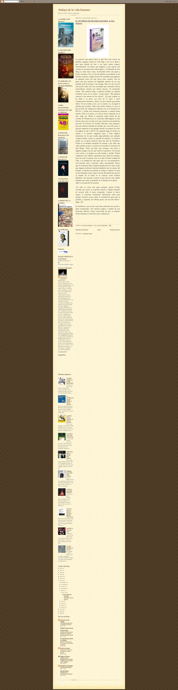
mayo (62, 603)
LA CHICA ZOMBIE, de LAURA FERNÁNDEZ (69, 380)
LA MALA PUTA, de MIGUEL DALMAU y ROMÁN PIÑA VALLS (69, 512)
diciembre (63, 582)
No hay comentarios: (103, 225)
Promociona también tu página (65, 264)
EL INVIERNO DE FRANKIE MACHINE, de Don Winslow (67, 597)
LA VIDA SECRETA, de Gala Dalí (69, 547)
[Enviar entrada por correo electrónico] (109, 225)
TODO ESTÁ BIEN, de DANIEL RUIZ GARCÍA (69, 455)
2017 (61, 570)
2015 (61, 574)
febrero (63, 607)
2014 (61, 576)
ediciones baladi (64, 630)
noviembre (64, 584)
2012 (61, 580)
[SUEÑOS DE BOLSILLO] (59, 263)
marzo (62, 605)
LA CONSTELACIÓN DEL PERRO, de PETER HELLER (69, 400)
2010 (61, 611)
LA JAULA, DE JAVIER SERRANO (69, 490)
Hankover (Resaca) (65, 656)
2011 (61, 609)
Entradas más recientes (82, 229)
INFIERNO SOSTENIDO (66, 666)
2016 (61, 572)
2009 (61, 613)
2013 (61, 578)
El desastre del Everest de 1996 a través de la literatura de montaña (66, 643)
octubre (63, 586)
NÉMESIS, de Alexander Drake (69, 529)
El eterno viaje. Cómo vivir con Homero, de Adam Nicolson (66, 651)
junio (62, 601)
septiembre (64, 588)
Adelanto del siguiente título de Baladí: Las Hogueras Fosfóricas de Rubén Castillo (66, 633)
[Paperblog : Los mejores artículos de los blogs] (63, 253)
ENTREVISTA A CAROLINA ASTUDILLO (66, 673)
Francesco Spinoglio (63, 277)
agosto (63, 590)
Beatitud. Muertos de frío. (66, 628)
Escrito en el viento (65, 648)
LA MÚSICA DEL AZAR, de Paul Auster (69, 435)
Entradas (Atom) (87, 233)
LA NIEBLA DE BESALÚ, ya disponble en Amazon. (66, 623)
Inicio (99, 229)
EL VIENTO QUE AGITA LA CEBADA (66, 639)
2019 (61, 568)
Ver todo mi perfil (62, 351)
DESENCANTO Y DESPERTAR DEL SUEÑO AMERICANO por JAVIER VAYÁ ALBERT (66, 660)
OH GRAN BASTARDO (65, 667)
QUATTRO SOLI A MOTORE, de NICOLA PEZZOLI (69, 419)
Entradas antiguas (115, 229)
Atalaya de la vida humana (74, 10)
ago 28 (64, 592)
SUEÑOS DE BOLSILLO (64, 260)
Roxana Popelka (64, 671)
